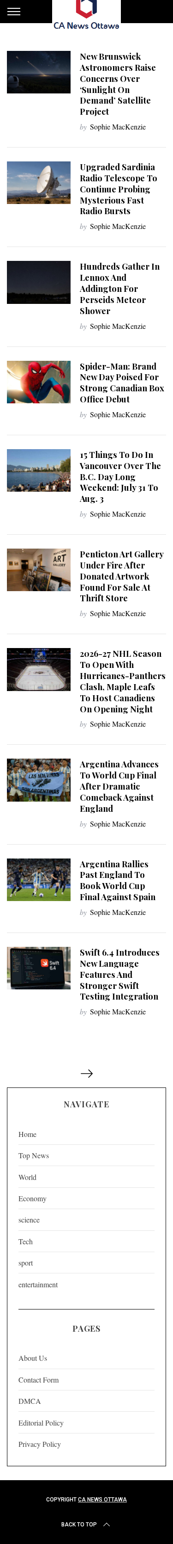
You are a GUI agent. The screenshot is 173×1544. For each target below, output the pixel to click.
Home (27, 1134)
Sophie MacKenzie (118, 126)
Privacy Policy (39, 1444)
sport (25, 1262)
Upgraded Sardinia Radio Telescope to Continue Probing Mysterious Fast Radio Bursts (118, 188)
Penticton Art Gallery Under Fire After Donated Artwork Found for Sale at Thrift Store (121, 576)
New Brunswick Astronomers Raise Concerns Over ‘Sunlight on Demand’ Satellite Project (118, 83)
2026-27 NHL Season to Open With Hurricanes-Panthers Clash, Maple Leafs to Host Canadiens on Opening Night (123, 681)
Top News (33, 1155)
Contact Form (38, 1379)
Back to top (79, 1524)
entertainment (38, 1284)
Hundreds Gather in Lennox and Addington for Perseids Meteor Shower (120, 288)
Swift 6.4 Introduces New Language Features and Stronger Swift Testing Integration (120, 974)
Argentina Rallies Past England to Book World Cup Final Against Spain (117, 880)
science (29, 1219)
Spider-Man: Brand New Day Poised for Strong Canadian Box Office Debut (122, 382)
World (27, 1177)
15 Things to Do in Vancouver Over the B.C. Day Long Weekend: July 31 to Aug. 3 (120, 476)
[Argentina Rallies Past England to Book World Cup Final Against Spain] (39, 879)
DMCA (29, 1401)
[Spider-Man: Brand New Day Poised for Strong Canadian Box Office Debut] (39, 382)
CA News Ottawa (102, 1499)
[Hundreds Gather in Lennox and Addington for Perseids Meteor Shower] (39, 282)
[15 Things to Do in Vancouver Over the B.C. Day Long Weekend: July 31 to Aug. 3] (39, 470)
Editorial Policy (41, 1422)
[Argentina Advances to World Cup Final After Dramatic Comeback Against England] (39, 780)
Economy (32, 1198)
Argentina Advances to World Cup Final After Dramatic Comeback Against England (119, 786)
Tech (25, 1241)
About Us (32, 1358)
